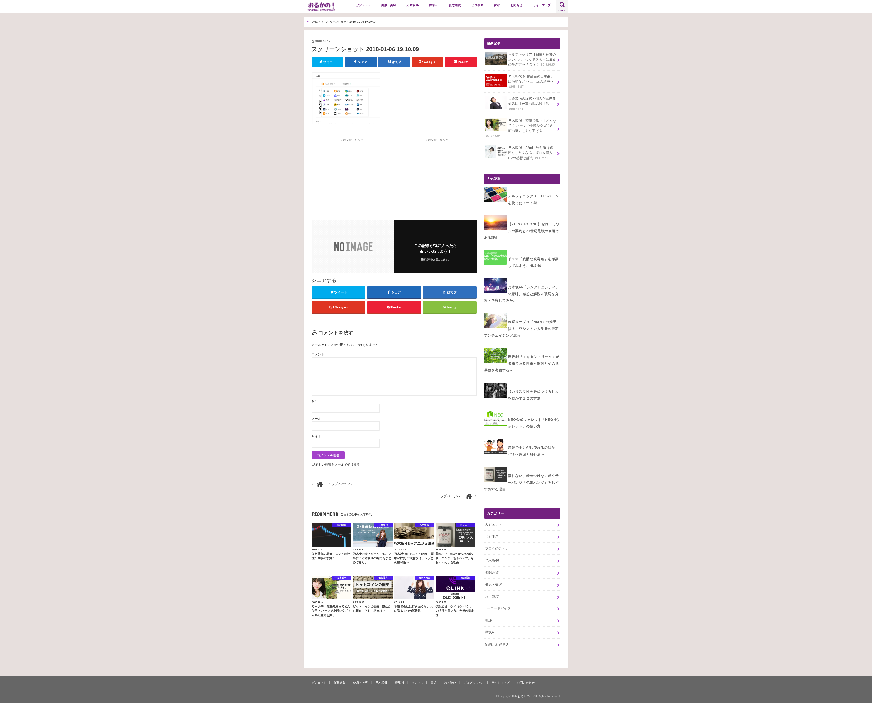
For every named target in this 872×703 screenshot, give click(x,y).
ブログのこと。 (497, 548)
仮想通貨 (455, 5)
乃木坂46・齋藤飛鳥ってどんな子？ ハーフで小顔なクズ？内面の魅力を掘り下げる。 (521, 128)
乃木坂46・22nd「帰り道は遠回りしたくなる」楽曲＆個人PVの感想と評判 (530, 153)
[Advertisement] (352, 174)
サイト (316, 436)
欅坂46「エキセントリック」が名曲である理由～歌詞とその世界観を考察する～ (521, 363)
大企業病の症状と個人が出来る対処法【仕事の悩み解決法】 (532, 103)
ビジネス (477, 5)
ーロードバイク (499, 608)
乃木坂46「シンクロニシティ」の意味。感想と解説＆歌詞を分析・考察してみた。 (521, 293)
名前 (315, 401)
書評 (497, 5)
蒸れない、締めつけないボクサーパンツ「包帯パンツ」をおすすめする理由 (521, 482)
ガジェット (363, 5)
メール (316, 418)
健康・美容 (388, 5)
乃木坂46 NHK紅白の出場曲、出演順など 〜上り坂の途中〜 (531, 81)
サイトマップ (542, 5)
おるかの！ (525, 696)
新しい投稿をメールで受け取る (337, 464)
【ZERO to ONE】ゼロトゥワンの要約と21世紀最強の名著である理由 (522, 230)
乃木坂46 (413, 5)
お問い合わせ (526, 682)
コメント (318, 354)
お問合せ (516, 5)
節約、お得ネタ (497, 644)
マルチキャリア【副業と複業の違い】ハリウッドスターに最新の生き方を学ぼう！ (532, 59)
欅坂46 (433, 5)
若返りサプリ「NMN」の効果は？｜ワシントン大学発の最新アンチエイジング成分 (521, 328)
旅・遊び (492, 596)
